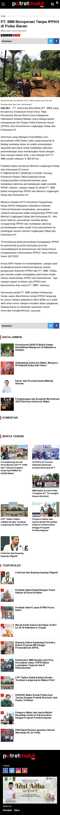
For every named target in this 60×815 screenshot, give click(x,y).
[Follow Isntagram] (18, 770)
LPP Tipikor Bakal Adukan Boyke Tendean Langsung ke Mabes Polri (14, 522)
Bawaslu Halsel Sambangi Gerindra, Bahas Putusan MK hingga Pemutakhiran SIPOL (35, 645)
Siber (17, 810)
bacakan (7, 35)
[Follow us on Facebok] (5, 770)
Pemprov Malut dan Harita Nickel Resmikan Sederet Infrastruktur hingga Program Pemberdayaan (44, 525)
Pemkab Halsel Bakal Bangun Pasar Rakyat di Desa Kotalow (35, 591)
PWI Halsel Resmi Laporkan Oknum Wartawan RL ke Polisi (35, 731)
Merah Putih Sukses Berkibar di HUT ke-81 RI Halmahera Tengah (36, 626)
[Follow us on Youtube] (24, 770)
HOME (3, 16)
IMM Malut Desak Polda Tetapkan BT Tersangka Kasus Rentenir (45, 493)
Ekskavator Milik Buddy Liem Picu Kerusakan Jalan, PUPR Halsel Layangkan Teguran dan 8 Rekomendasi (34, 664)
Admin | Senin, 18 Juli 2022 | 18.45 (13, 31)
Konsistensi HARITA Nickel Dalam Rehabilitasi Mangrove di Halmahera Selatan (35, 347)
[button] (57, 1)
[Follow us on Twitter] (11, 770)
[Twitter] (50, 41)
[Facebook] (56, 41)
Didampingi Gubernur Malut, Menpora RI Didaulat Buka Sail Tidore (36, 364)
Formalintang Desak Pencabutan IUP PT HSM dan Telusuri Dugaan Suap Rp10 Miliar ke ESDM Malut (14, 468)
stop (17, 35)
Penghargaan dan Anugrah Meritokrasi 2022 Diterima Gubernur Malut (37, 400)
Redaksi (7, 810)
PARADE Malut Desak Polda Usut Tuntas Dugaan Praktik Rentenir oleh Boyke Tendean (36, 697)
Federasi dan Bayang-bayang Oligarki (36, 572)
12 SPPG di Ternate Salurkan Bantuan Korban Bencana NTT (43, 465)
